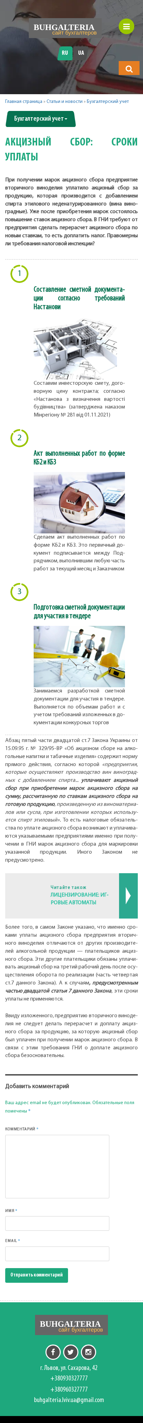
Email (12, 1240)
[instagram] (88, 1352)
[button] (129, 68)
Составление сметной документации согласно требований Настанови (79, 298)
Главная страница (23, 101)
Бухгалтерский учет (108, 101)
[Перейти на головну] (65, 28)
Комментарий (22, 1129)
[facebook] (53, 1352)
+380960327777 (69, 1389)
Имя (11, 1210)
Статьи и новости (65, 101)
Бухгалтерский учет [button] (39, 118)
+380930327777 (69, 1378)
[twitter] (70, 1352)
